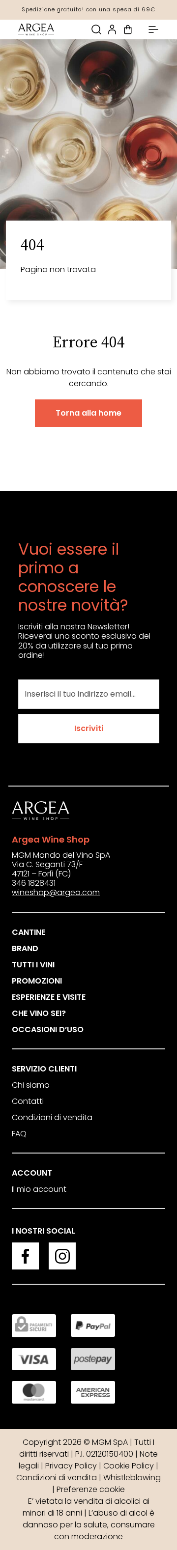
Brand (25, 948)
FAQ (19, 1133)
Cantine (28, 932)
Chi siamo (31, 1085)
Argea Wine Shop (50, 839)
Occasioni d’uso (48, 1029)
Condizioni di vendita (52, 1117)
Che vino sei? (39, 1013)
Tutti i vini (33, 964)
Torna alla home (88, 413)
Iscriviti (88, 728)
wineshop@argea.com (56, 892)
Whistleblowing (132, 1477)
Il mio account (39, 1189)
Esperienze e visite (49, 997)
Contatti (28, 1101)
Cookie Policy (128, 1465)
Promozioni (37, 980)
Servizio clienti (44, 1068)
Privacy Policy (71, 1465)
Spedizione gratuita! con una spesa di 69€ (88, 9)
